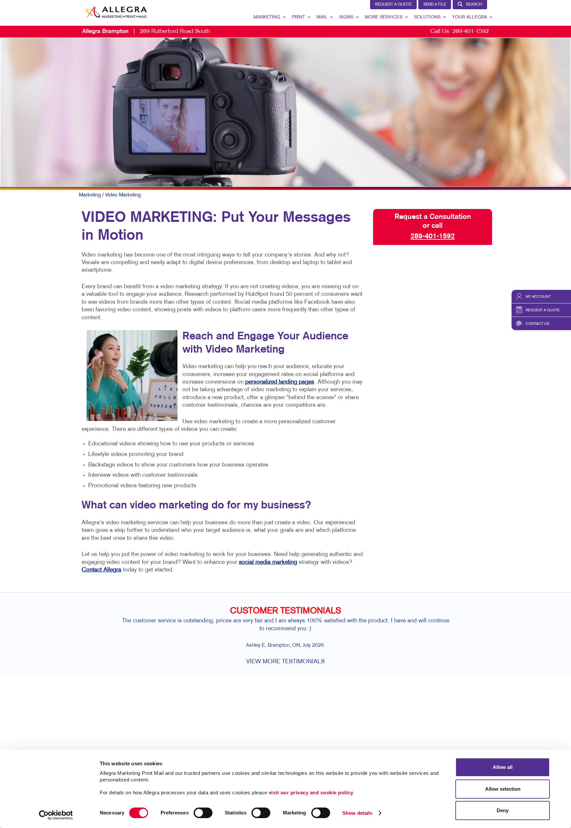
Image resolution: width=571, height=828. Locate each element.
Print (298, 17)
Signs (346, 17)
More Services (383, 17)
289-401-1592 (470, 31)
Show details (357, 813)
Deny (503, 810)
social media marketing (268, 562)
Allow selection (502, 789)
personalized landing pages (279, 382)
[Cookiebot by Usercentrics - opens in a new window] (56, 815)
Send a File (434, 5)
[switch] (203, 813)
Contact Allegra (101, 570)
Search (474, 5)
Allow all (503, 767)
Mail (322, 17)
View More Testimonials (285, 662)
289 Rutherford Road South (146, 31)
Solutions (427, 17)
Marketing (266, 17)
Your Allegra (469, 17)
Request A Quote (393, 5)
